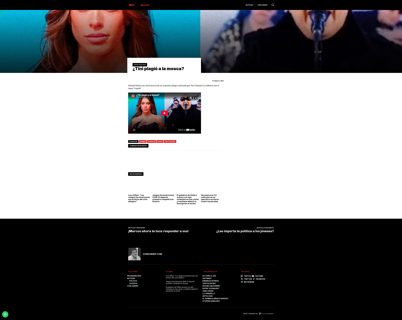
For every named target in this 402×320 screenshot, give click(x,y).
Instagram (249, 282)
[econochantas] (244, 142)
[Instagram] (241, 282)
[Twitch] (241, 276)
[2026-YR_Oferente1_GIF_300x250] (244, 171)
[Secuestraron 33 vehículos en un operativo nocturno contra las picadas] (212, 186)
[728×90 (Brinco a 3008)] (166, 166)
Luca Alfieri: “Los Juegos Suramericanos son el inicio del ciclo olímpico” (139, 198)
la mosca (151, 141)
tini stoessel (170, 141)
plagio (160, 141)
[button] (272, 4)
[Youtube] (252, 276)
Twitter (248, 279)
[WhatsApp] (212, 145)
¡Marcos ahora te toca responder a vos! (158, 231)
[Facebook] (202, 145)
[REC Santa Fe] (132, 5)
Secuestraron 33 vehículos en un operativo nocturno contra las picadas (210, 198)
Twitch (247, 276)
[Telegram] (216, 145)
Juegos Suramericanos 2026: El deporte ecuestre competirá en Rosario (163, 198)
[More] (221, 145)
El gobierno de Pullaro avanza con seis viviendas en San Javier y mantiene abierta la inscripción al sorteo (188, 199)
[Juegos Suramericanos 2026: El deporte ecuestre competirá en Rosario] (163, 186)
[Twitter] (207, 145)
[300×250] (244, 107)
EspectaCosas (140, 64)
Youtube (259, 276)
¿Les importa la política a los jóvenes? (245, 231)
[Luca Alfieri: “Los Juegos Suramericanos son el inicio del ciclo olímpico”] (139, 186)
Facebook (260, 279)
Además (143, 141)
